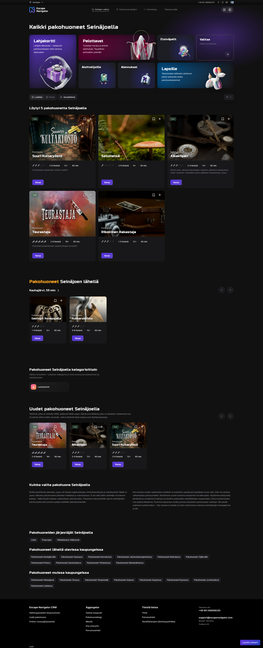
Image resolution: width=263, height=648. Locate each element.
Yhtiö (144, 613)
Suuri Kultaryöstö (47, 156)
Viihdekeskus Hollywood (68, 540)
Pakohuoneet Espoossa (177, 580)
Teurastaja (41, 232)
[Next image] (230, 290)
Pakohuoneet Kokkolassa (169, 557)
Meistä (89, 621)
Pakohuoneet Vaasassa (71, 557)
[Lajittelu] (229, 97)
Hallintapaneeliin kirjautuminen (44, 613)
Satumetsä (110, 156)
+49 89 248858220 (206, 2)
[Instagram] (222, 2)
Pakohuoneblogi (94, 617)
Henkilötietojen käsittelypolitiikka (158, 621)
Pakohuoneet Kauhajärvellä (43, 557)
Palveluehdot (148, 617)
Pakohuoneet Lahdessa (41, 586)
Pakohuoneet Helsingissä (42, 580)
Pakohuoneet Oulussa (124, 580)
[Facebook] (218, 2)
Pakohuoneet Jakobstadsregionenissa (134, 557)
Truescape (46, 540)
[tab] (37, 97)
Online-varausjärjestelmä (42, 621)
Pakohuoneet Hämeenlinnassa (129, 563)
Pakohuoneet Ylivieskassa (99, 563)
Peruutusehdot (93, 630)
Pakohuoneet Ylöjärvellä (197, 557)
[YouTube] (226, 2)
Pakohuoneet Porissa (40, 563)
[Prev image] (221, 290)
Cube (33, 540)
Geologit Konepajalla (46, 318)
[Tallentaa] (84, 119)
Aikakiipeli (179, 156)
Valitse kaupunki (94, 613)
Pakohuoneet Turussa (69, 580)
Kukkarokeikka (82, 318)
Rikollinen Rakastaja (118, 232)
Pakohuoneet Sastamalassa (68, 563)
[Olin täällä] (90, 119)
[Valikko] (227, 9)
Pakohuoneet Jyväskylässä (206, 580)
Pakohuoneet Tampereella (96, 580)
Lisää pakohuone (37, 617)
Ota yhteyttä (92, 626)
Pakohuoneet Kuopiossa (150, 580)
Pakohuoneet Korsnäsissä (100, 557)
